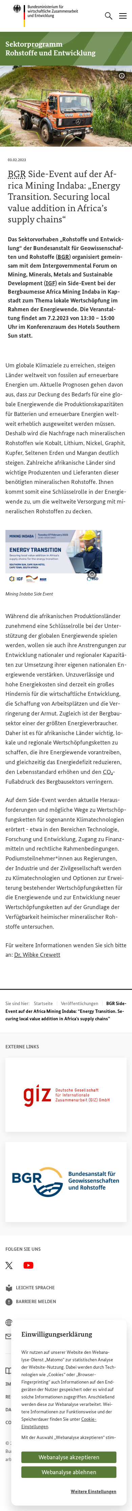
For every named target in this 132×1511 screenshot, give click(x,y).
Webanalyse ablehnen (69, 1472)
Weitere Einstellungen (93, 1491)
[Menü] (123, 16)
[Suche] (108, 16)
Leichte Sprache (35, 1288)
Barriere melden (36, 1302)
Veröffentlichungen (79, 1003)
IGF (50, 283)
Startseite (43, 1003)
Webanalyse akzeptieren (69, 1457)
